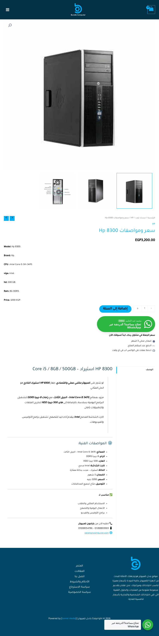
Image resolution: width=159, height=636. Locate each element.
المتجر (79, 566)
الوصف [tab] (149, 370)
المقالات (80, 571)
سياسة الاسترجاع (79, 587)
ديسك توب (140, 218)
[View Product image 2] (96, 191)
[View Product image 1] (134, 191)
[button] (9, 25)
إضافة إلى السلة (115, 309)
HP (132, 218)
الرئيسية (151, 218)
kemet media (69, 619)
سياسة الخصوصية (79, 592)
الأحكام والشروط (79, 582)
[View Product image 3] (57, 191)
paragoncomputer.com (97, 533)
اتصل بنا (80, 576)
